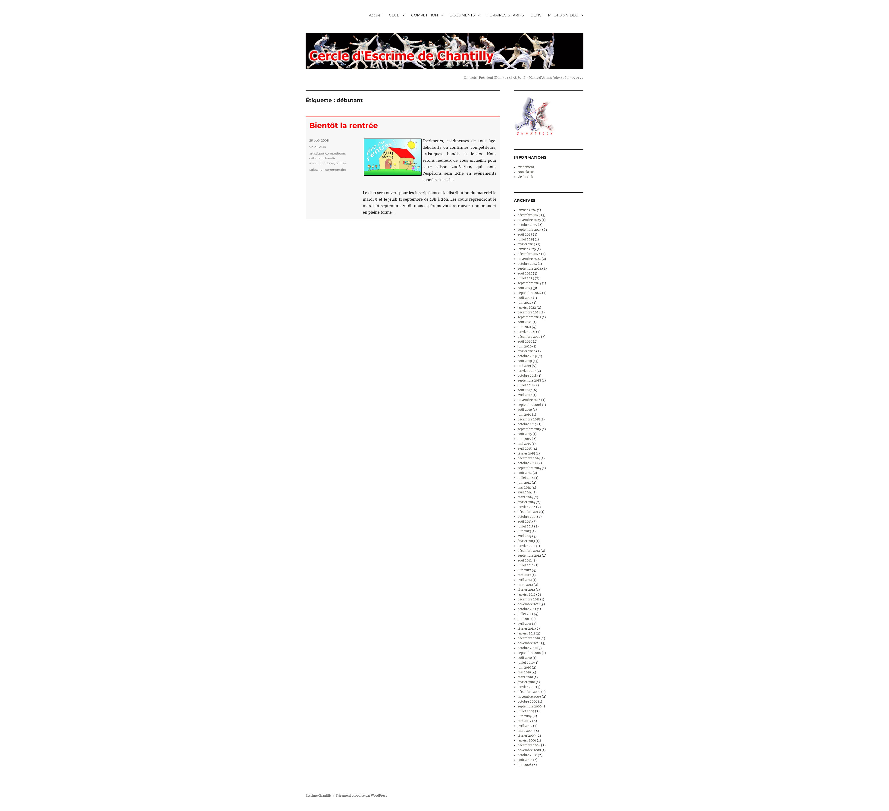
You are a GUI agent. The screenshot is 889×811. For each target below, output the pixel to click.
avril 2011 (524, 624)
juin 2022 (525, 303)
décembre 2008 (529, 745)
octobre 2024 (527, 264)
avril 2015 (525, 449)
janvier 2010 (526, 687)
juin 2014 (524, 483)
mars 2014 (525, 497)
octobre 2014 (527, 463)
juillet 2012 (526, 565)
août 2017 (525, 390)
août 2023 (525, 288)
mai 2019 (524, 366)
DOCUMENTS (462, 15)
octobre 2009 (527, 702)
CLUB (394, 15)
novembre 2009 (529, 697)
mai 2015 (524, 444)
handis (330, 158)
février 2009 (527, 736)
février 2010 (526, 682)
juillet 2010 (526, 663)
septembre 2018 (529, 380)
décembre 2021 (529, 312)
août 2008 (525, 760)
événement (526, 167)
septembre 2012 (529, 556)
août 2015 (525, 434)
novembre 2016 (529, 400)
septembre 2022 (530, 293)
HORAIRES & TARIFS (505, 15)
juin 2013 (524, 531)
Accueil (375, 15)
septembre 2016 (529, 405)
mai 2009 (525, 721)
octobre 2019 (527, 356)
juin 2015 (524, 439)
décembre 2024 (529, 254)
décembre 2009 (529, 692)
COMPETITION (424, 15)
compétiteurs (335, 153)
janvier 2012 (526, 594)
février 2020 (526, 351)
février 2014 (526, 502)
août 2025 (525, 235)
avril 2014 (525, 492)
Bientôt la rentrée (343, 125)
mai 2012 (524, 575)
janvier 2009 (527, 740)
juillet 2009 (526, 711)
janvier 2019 (527, 371)
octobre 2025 (527, 225)
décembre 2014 (529, 458)
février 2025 (526, 244)
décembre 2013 (529, 512)
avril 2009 (525, 726)
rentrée (341, 163)
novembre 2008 (529, 750)
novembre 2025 (529, 220)
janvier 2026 (527, 210)
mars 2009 (526, 731)
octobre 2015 (527, 424)
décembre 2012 (529, 551)
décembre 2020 (529, 337)
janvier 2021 (526, 332)
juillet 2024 (526, 278)
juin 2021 (524, 327)
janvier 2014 (526, 507)
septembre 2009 (530, 706)
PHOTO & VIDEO (563, 15)
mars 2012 (525, 585)
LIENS (536, 15)
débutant (316, 158)
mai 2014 (524, 487)
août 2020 (525, 342)
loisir (330, 163)
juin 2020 (525, 346)
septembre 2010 (529, 653)
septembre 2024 (530, 269)
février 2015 (526, 453)
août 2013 (525, 522)
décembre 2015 (529, 419)
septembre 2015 (529, 429)
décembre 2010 (529, 638)
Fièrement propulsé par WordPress (361, 796)
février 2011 (526, 629)
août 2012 (525, 560)
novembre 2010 (529, 643)
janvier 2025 (527, 249)
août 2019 (525, 361)
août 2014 (525, 473)
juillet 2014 (526, 478)
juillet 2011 (525, 614)
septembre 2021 (529, 317)
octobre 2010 (527, 648)
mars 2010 (525, 677)
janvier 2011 (526, 633)
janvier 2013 (526, 546)
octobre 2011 (527, 609)
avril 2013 (525, 536)
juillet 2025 (526, 239)
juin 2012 (524, 570)
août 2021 (525, 322)
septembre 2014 (529, 468)
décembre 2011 (528, 599)
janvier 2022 (527, 307)
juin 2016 (524, 415)
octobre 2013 (527, 517)
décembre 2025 (529, 215)
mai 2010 (524, 672)
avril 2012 (525, 580)
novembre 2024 (529, 259)
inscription (317, 163)
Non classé (526, 172)
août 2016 (525, 410)
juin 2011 (524, 619)
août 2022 (525, 298)
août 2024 (525, 273)
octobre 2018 (527, 376)
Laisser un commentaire (327, 169)
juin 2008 (525, 765)
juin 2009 (525, 716)
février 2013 (526, 541)
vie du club (317, 147)
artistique (316, 153)
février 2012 (526, 590)
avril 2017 (525, 395)
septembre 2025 (530, 230)
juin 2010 (524, 667)
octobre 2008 (527, 755)
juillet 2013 (525, 526)
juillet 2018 (526, 385)
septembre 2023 (529, 283)
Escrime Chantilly (319, 796)
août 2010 (525, 658)
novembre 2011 (529, 604)
